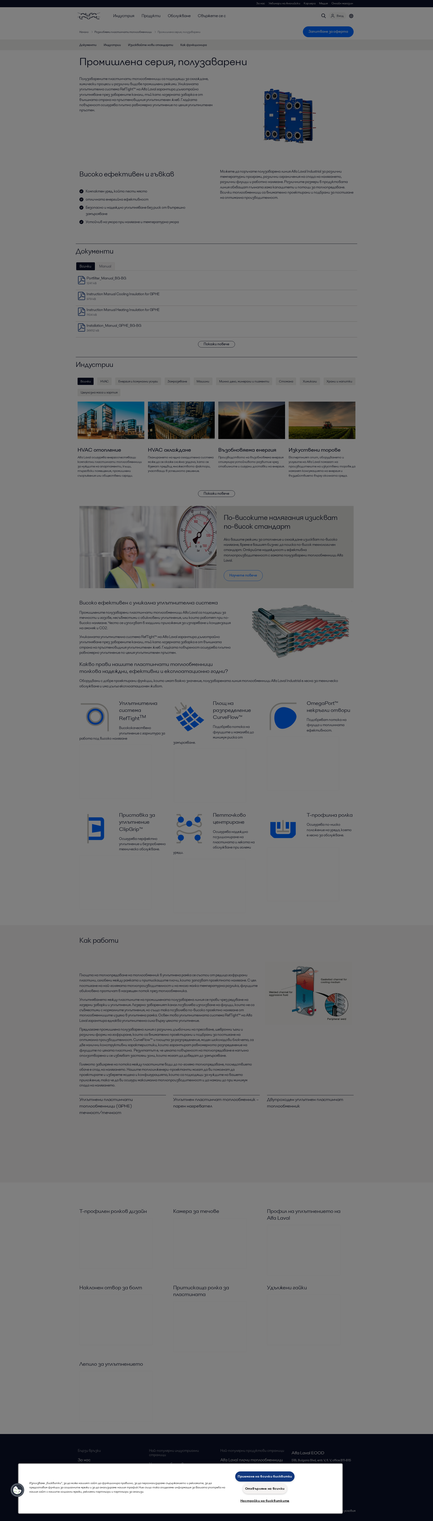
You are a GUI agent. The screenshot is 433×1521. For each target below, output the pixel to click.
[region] (180, 1488)
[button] (17, 1490)
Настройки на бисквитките (264, 1500)
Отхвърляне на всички (265, 1488)
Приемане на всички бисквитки (265, 1476)
